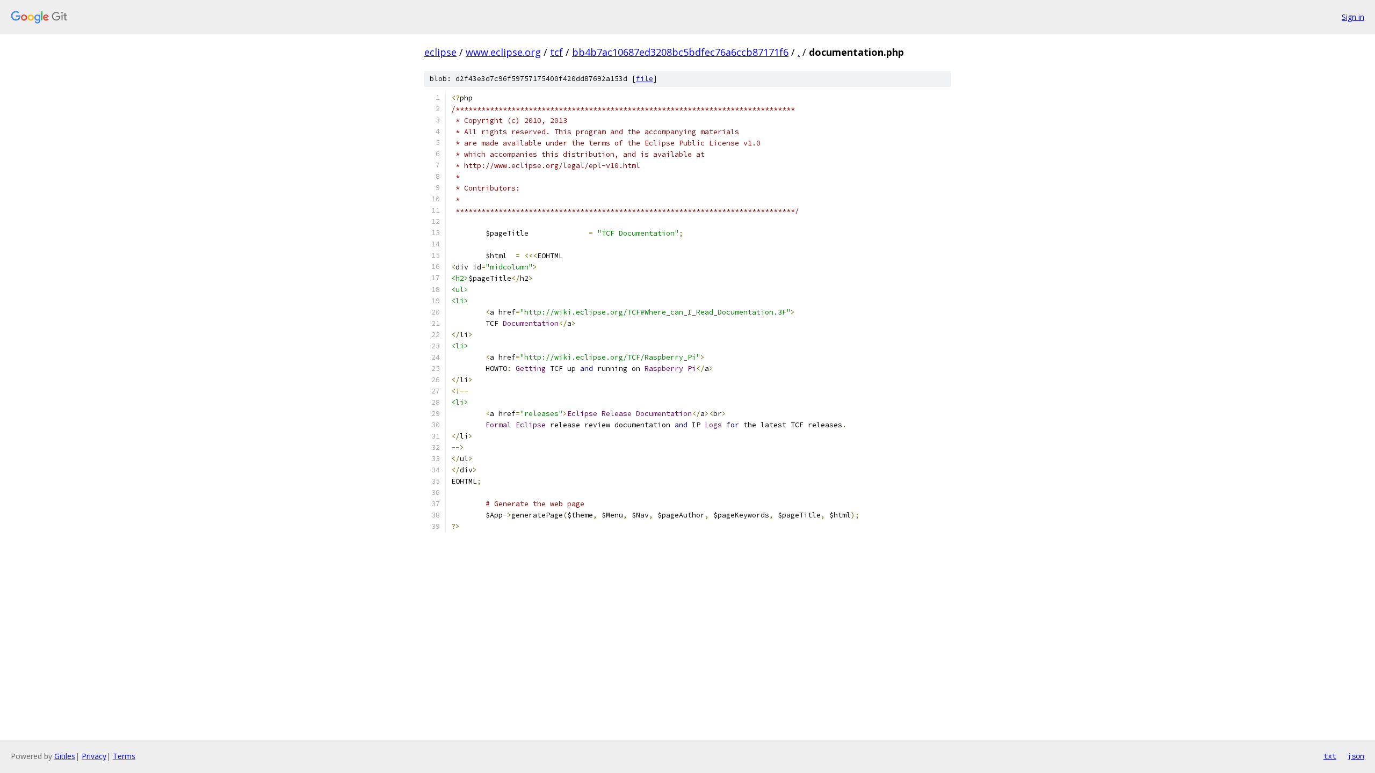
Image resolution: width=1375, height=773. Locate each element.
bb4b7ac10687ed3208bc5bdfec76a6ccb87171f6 (680, 52)
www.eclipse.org (503, 52)
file (644, 78)
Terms (124, 756)
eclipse (440, 52)
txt (1329, 756)
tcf (556, 52)
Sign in (1353, 17)
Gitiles (64, 756)
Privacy (94, 756)
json (1355, 756)
